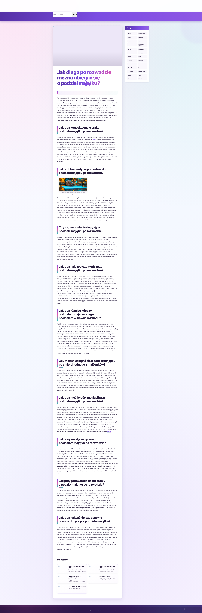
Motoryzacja (141, 49)
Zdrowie (140, 78)
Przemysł (130, 60)
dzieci (109, 431)
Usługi (139, 75)
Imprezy (130, 44)
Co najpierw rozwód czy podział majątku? (75, 577)
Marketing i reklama (141, 45)
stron (94, 139)
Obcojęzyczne (141, 52)
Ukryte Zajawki (141, 71)
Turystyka (130, 71)
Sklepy (129, 64)
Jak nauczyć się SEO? (106, 576)
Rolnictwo (140, 60)
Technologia (131, 67)
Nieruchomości (131, 52)
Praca (129, 56)
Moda (129, 49)
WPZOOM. (114, 610)
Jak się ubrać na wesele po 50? (76, 567)
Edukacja (140, 37)
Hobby (140, 41)
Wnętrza (130, 78)
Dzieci (129, 37)
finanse (129, 41)
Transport (140, 67)
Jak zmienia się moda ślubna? (77, 586)
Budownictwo (141, 33)
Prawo (139, 56)
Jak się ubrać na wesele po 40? (107, 567)
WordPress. (94, 610)
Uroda (129, 75)
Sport (139, 64)
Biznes (129, 33)
